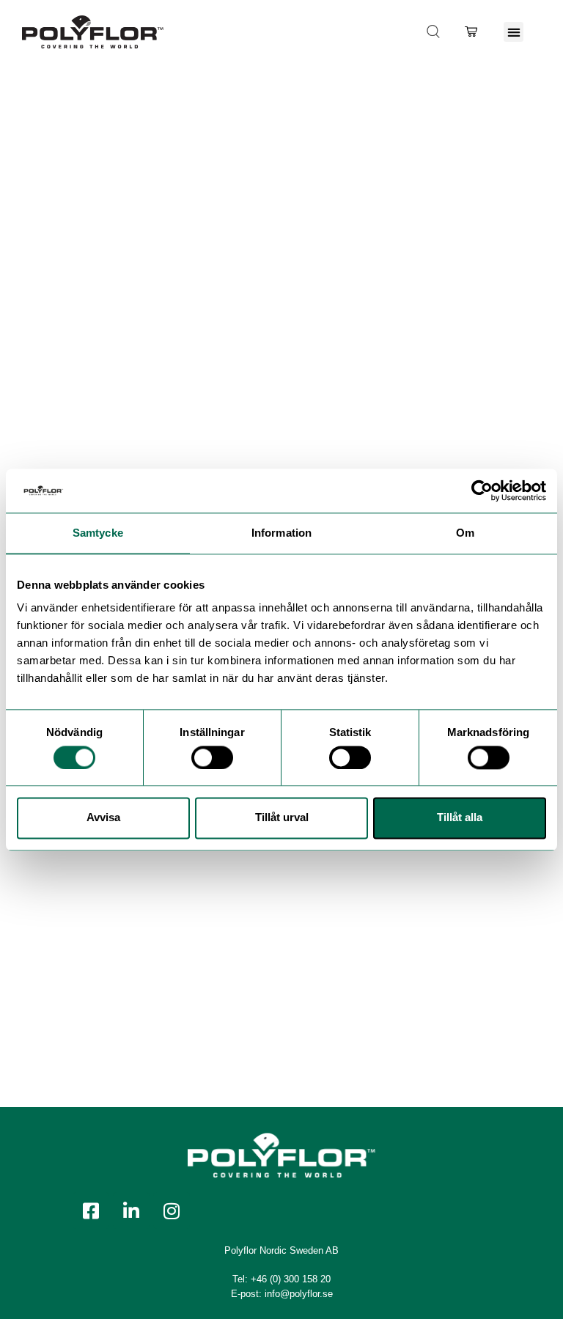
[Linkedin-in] (131, 1210)
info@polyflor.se (299, 1293)
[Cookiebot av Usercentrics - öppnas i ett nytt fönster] (482, 490)
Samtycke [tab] (98, 532)
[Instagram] (171, 1210)
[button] (513, 32)
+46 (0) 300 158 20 (291, 1279)
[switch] (212, 757)
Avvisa (103, 818)
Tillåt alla (459, 818)
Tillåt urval (282, 818)
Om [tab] (465, 532)
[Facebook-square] (91, 1210)
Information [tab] (281, 532)
